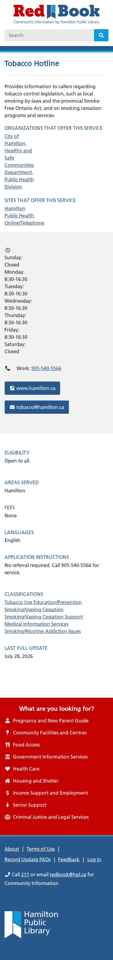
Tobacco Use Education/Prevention (43, 602)
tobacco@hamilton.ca (40, 407)
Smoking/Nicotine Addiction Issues (43, 631)
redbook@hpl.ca (68, 874)
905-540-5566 (46, 368)
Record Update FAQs (28, 859)
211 (25, 874)
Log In (94, 859)
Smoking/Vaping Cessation (34, 609)
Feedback (69, 859)
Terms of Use (41, 849)
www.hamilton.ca (35, 388)
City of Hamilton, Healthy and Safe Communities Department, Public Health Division (19, 161)
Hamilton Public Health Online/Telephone (21, 215)
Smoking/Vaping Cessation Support (44, 617)
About (12, 849)
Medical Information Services (36, 624)
